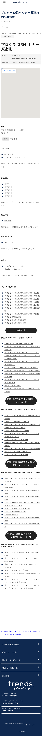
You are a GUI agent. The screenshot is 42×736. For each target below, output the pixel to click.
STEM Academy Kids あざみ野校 (16, 430)
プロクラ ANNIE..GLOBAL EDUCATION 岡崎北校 (22, 296)
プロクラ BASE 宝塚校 (13, 317)
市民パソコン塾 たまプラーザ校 (16, 421)
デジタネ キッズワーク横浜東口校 (17, 451)
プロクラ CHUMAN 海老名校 (15, 320)
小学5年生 (8, 193)
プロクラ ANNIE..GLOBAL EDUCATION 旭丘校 (21, 293)
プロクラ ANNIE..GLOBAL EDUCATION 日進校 (21, 302)
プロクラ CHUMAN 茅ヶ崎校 (15, 323)
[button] (4, 2)
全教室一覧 (21, 330)
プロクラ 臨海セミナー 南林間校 (17, 508)
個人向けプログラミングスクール (11, 710)
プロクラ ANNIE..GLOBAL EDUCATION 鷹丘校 (21, 299)
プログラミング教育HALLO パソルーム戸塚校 (22, 371)
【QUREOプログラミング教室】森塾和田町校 (22, 448)
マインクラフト (10, 242)
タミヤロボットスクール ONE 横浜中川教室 (21, 367)
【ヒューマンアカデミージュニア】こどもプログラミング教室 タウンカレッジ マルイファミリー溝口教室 (22, 355)
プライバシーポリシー (31, 725)
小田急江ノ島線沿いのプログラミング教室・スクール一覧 (21, 535)
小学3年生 (8, 187)
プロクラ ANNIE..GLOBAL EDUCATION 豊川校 (21, 305)
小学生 (7, 184)
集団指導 (7, 221)
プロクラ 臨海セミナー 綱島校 (16, 454)
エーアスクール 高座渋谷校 (15, 511)
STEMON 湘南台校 (11, 514)
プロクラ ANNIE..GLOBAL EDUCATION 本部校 (21, 314)
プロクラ (35, 33)
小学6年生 (8, 196)
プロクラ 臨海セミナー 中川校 (16, 439)
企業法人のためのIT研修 (9, 695)
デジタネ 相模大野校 (12, 386)
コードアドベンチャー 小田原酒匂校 (18, 343)
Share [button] (8, 27)
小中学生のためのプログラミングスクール (14, 702)
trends (4, 33)
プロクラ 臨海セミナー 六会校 (16, 570)
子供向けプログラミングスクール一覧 (19, 33)
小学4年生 (8, 190)
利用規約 (22, 731)
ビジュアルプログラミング (14, 157)
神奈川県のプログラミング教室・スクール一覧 (21, 400)
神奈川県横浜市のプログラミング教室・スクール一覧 (21, 463)
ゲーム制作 (8, 154)
